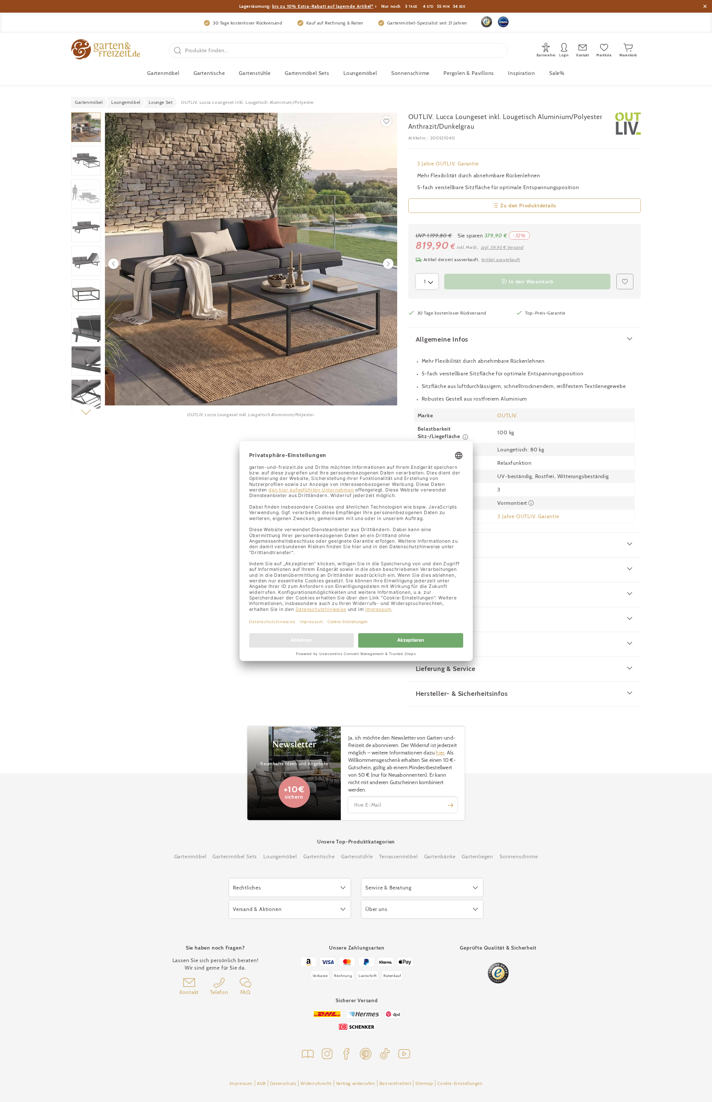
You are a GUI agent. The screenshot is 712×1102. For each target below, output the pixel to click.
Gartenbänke (440, 856)
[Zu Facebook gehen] (346, 1055)
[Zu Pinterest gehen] (366, 1055)
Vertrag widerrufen (355, 1083)
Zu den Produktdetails (528, 205)
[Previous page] (113, 264)
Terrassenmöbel (398, 856)
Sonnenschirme (410, 73)
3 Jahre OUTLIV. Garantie (448, 163)
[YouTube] (404, 1055)
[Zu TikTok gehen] (385, 1055)
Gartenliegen (477, 856)
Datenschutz (283, 1083)
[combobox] (427, 281)
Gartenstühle (255, 73)
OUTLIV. (507, 415)
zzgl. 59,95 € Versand (502, 247)
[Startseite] (105, 50)
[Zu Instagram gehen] (327, 1055)
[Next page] (388, 264)
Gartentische (209, 73)
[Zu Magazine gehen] (308, 1055)
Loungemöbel (360, 73)
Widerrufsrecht (316, 1083)
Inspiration (521, 73)
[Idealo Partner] (503, 21)
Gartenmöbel (190, 856)
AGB (261, 1083)
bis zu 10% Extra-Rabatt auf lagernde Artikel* (322, 6)
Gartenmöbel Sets (307, 73)
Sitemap (424, 1083)
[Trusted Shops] (486, 21)
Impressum (241, 1083)
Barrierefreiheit (395, 1083)
